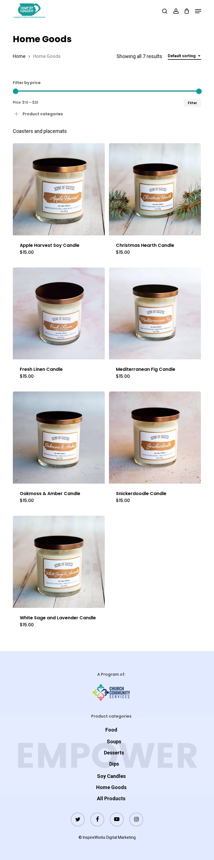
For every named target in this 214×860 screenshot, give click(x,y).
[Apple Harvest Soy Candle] (59, 189)
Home (19, 56)
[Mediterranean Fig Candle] (155, 313)
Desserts (114, 753)
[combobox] (184, 56)
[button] (198, 11)
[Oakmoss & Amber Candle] (59, 437)
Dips (114, 764)
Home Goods (111, 787)
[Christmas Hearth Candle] (155, 189)
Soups (114, 741)
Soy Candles (111, 776)
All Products (111, 798)
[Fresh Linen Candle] (59, 313)
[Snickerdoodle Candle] (155, 437)
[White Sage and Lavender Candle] (59, 562)
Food (111, 730)
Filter (192, 103)
